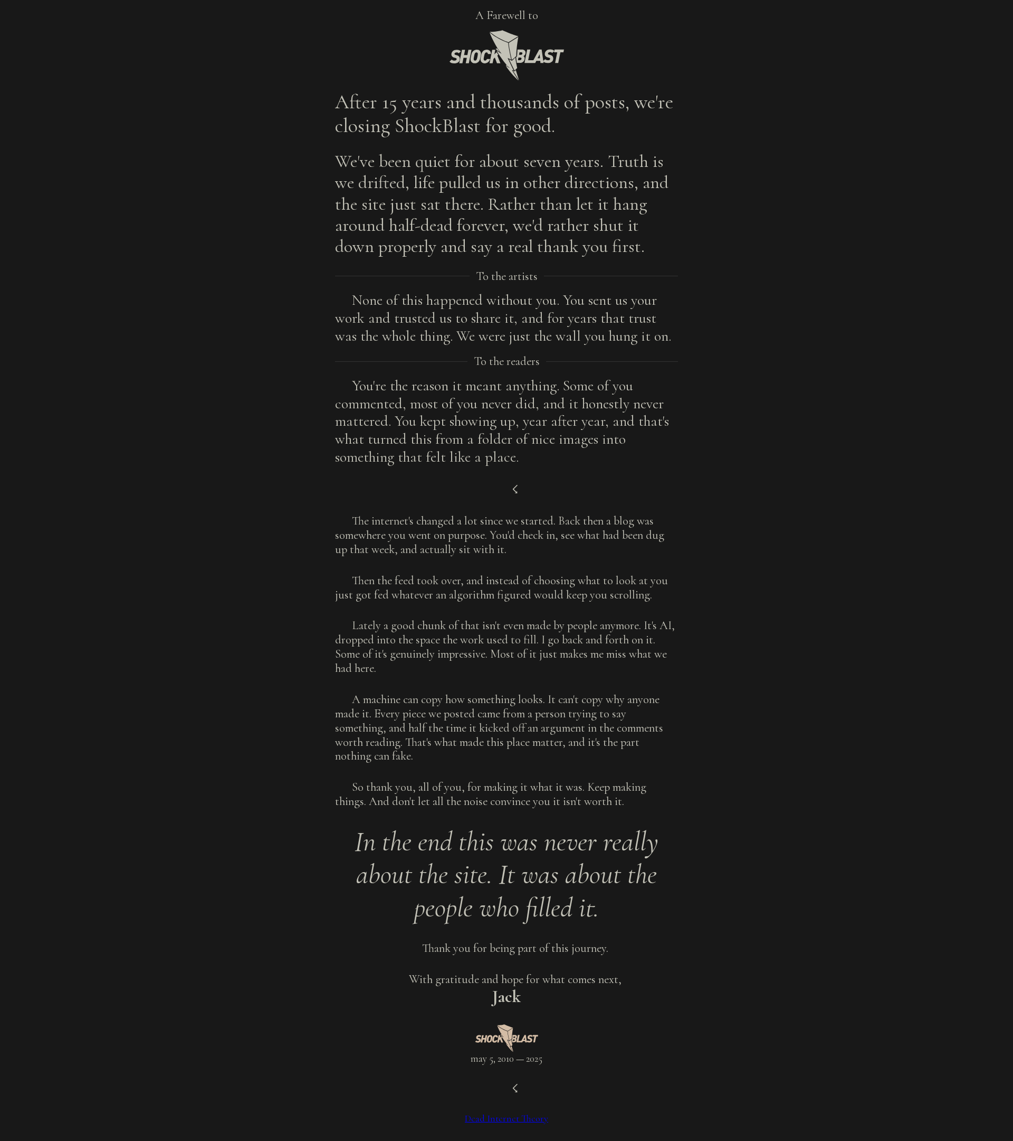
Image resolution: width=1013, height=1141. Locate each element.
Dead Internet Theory (506, 1118)
